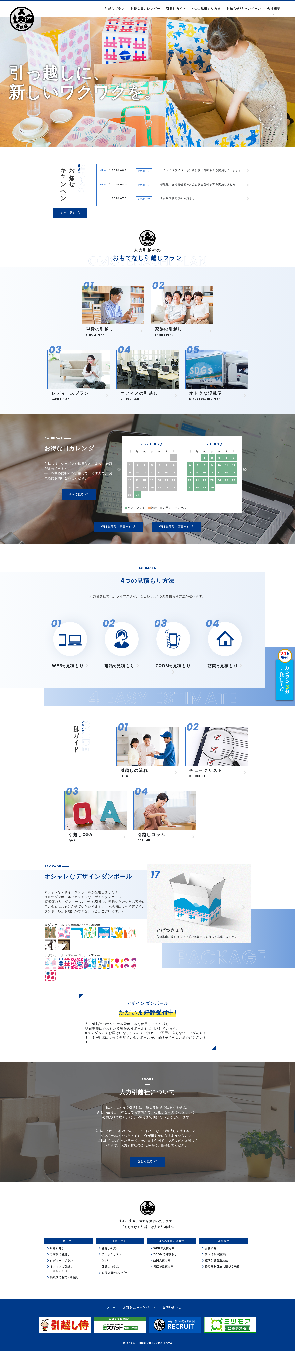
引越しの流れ (110, 1248)
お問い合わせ (172, 1307)
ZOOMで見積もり (164, 1254)
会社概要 (210, 1248)
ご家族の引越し (59, 1254)
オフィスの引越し (61, 1266)
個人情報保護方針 (216, 1254)
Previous (119, 470)
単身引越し (56, 1248)
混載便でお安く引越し (64, 1277)
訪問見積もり (161, 1260)
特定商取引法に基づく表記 (222, 1266)
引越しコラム (110, 1266)
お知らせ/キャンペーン (244, 8)
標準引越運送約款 (216, 1260)
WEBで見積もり (163, 1248)
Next (245, 470)
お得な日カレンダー (145, 8)
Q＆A (105, 1260)
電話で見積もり (163, 1266)
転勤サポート (60, 1271)
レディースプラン (61, 1260)
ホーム (111, 1307)
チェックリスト (111, 1254)
